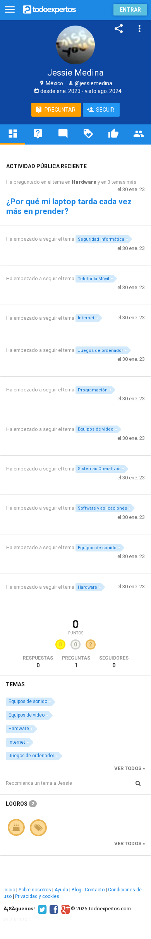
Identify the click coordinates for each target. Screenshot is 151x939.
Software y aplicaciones (102, 508)
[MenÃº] (9, 10)
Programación (93, 390)
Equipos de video (95, 429)
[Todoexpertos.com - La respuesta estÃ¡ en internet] (49, 8)
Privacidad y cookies (37, 896)
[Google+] (64, 909)
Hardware (84, 182)
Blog (76, 889)
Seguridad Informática (101, 239)
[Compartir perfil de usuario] (119, 28)
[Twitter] (41, 909)
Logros (20, 804)
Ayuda (61, 889)
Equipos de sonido (97, 547)
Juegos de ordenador (100, 350)
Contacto (95, 889)
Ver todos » (129, 768)
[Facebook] (53, 909)
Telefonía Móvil (93, 278)
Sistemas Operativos (99, 468)
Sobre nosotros (35, 889)
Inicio (9, 889)
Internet (86, 317)
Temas (15, 684)
